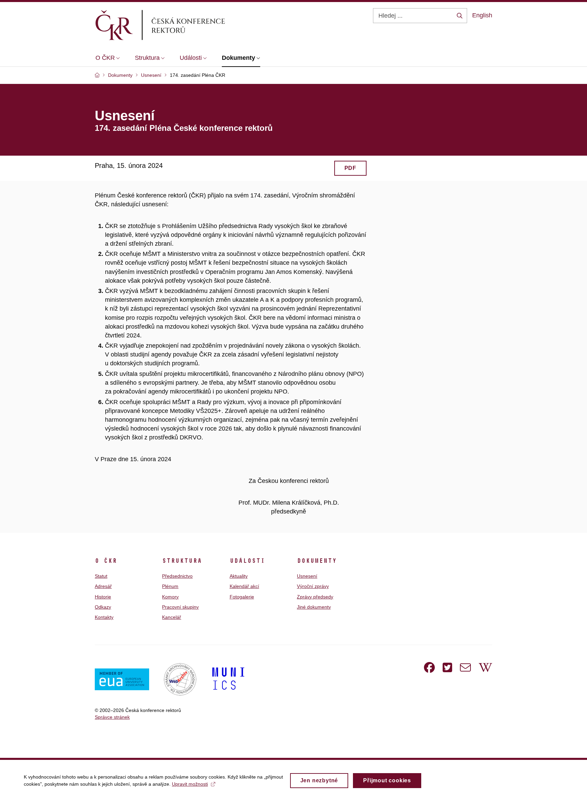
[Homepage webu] (171, 24)
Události (247, 560)
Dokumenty (317, 560)
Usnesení (307, 576)
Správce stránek (112, 717)
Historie (103, 596)
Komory (170, 596)
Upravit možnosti (190, 784)
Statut (101, 576)
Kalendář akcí (244, 586)
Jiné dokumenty (314, 607)
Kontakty (104, 617)
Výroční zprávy (313, 586)
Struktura (182, 560)
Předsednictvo (177, 576)
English (482, 15)
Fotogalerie (242, 596)
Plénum (170, 586)
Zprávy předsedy (315, 596)
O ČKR (106, 560)
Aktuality (239, 576)
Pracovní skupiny (180, 607)
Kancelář (171, 617)
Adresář (103, 586)
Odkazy (103, 607)
